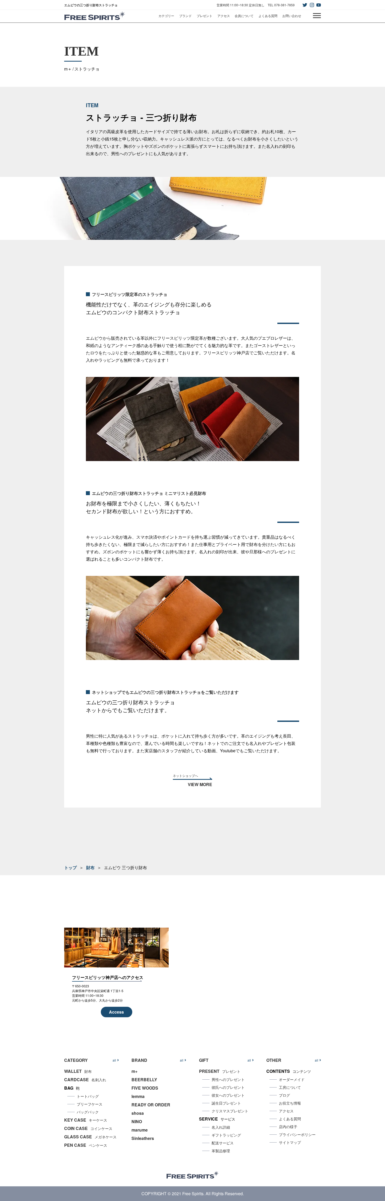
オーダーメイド (292, 1079)
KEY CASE (85, 1120)
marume (139, 1130)
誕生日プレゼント (226, 1103)
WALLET (78, 1071)
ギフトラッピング (226, 1135)
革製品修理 (221, 1150)
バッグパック (88, 1112)
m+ (134, 1071)
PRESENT (219, 1071)
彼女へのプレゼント (228, 1095)
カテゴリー (166, 15)
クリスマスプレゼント (230, 1110)
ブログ (284, 1095)
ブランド (185, 15)
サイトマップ (290, 1142)
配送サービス (223, 1142)
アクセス (223, 15)
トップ (70, 867)
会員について (244, 15)
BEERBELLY (144, 1079)
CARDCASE (85, 1079)
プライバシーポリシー (297, 1134)
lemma (138, 1096)
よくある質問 (267, 15)
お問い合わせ (291, 15)
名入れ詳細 (221, 1127)
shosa (137, 1113)
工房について (290, 1087)
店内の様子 (288, 1126)
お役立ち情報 (290, 1103)
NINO (136, 1121)
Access (116, 1012)
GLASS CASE (90, 1137)
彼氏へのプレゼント (228, 1087)
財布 (90, 867)
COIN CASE (88, 1128)
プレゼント (204, 15)
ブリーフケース (89, 1104)
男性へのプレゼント (228, 1079)
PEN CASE (85, 1145)
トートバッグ (88, 1096)
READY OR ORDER (150, 1105)
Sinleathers (142, 1138)
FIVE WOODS (144, 1088)
